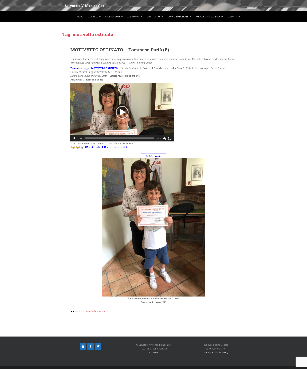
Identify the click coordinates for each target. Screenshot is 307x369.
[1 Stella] (71, 147)
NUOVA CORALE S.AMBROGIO (209, 16)
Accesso (153, 352)
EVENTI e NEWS (153, 16)
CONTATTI (232, 16)
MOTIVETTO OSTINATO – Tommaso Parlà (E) (119, 50)
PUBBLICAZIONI (112, 16)
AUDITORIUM (133, 16)
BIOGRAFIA (93, 16)
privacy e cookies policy (216, 352)
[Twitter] (98, 346)
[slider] (119, 138)
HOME (80, 16)
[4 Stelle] (79, 147)
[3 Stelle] (76, 147)
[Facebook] (90, 346)
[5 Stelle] (82, 147)
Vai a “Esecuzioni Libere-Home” (88, 311)
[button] (122, 112)
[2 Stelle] (74, 147)
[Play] (74, 138)
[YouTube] (83, 346)
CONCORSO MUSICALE (178, 16)
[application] (122, 112)
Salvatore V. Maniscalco (84, 6)
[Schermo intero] (169, 138)
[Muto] (164, 138)
